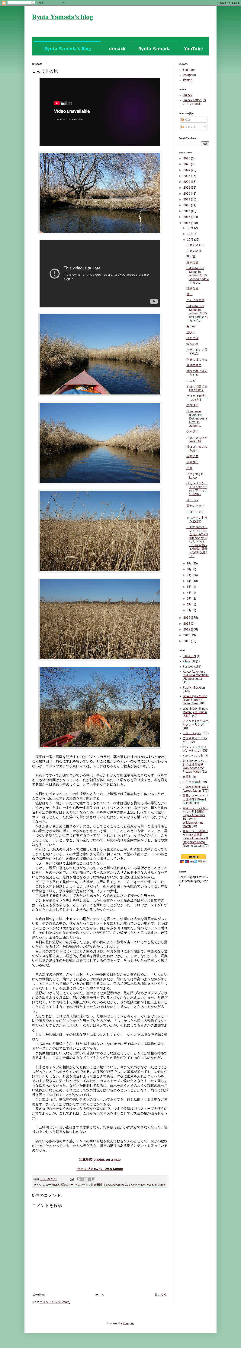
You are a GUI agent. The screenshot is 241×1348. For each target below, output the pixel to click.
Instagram (189, 75)
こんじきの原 (195, 300)
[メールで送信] (79, 1179)
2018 (187, 205)
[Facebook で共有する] (89, 1179)
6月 (189, 581)
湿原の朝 (192, 344)
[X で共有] (86, 1179)
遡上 (189, 294)
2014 (187, 617)
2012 (187, 629)
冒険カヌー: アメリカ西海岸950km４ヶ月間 (195, 799)
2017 (187, 211)
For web (188, 666)
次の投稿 (39, 1294)
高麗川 (187, 776)
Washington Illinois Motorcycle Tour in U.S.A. (195, 712)
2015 (187, 223)
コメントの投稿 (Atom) (55, 1302)
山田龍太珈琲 (192, 782)
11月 (190, 233)
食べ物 (190, 326)
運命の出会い (195, 505)
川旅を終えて (195, 244)
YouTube (189, 69)
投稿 (187, 119)
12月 (190, 228)
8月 (189, 569)
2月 (189, 604)
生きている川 (195, 511)
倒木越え (192, 431)
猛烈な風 (192, 288)
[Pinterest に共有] (93, 1179)
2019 (187, 199)
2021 (187, 187)
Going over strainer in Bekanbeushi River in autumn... (196, 418)
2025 (187, 164)
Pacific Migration (194, 687)
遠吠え (190, 332)
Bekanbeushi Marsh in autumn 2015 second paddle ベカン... (197, 275)
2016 (187, 216)
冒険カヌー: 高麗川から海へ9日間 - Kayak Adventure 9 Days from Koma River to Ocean (195, 838)
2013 (187, 623)
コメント (190, 126)
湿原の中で (193, 365)
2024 (187, 170)
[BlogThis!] (82, 1179)
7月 (189, 575)
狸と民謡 (192, 338)
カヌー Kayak (51, 1184)
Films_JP (189, 661)
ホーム (99, 1294)
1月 (189, 610)
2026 (187, 158)
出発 (189, 468)
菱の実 (190, 256)
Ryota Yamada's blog (62, 16)
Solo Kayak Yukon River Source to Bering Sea (195, 700)
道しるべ (192, 500)
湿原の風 (192, 262)
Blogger (128, 1323)
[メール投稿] (71, 1179)
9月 (189, 563)
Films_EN (189, 656)
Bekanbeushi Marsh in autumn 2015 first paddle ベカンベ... (197, 313)
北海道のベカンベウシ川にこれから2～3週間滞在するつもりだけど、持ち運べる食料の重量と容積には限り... (197, 542)
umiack (187, 95)
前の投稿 (161, 1294)
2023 (187, 176)
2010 (187, 641)
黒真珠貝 (192, 405)
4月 (189, 592)
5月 (189, 586)
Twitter (187, 80)
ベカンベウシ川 (193, 755)
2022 (187, 181)
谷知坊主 (192, 456)
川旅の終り (193, 250)
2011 (187, 635)
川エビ (190, 380)
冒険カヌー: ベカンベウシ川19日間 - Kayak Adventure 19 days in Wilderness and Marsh (112, 1184)
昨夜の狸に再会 (196, 359)
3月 (189, 598)
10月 (190, 239)
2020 (187, 193)
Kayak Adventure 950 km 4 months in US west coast (196, 675)
